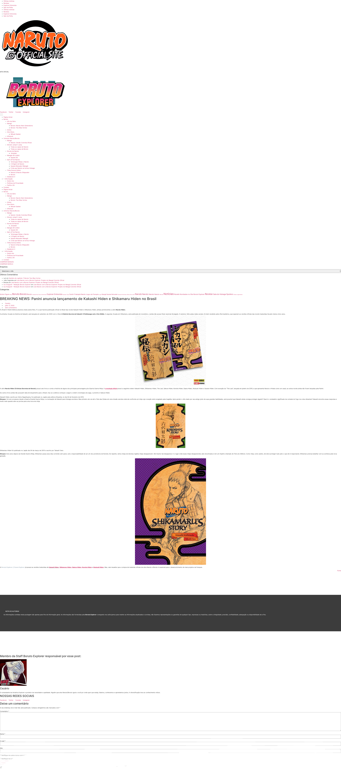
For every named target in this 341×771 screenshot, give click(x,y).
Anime (9, 130)
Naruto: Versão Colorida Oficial (21, 143)
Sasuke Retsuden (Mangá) (19, 166)
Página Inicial (8, 117)
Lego (100, 294)
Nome (2, 734)
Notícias (169, 293)
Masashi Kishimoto (122, 294)
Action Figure (4, 294)
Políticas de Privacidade (15, 183)
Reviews (6, 3)
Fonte (339, 571)
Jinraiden (14, 153)
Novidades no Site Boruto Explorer (192, 294)
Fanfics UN (10, 185)
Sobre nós (10, 181)
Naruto (138, 294)
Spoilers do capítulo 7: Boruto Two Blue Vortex (24, 278)
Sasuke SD (14, 157)
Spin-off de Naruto (13, 160)
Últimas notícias (9, 1)
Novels (176, 294)
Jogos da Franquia (92, 294)
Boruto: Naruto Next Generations (22, 125)
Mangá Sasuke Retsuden (110, 294)
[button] (1, 114)
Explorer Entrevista (10, 5)
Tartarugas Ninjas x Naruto (20, 162)
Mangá (9, 123)
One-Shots (10, 132)
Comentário (4, 711)
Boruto (6, 119)
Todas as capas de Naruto (19, 147)
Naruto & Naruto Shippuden (20, 172)
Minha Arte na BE (131, 294)
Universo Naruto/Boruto (12, 138)
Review (209, 294)
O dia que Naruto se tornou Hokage (23, 168)
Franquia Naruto (80, 294)
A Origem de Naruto (17, 164)
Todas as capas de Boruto (19, 149)
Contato (6, 187)
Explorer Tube (66, 294)
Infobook (10, 136)
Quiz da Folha (8, 7)
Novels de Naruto (13, 151)
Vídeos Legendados (238, 294)
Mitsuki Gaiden (16, 134)
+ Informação (8, 179)
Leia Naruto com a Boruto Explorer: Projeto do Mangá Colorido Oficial (40, 280)
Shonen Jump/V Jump (14, 145)
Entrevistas (43, 294)
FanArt (71, 294)
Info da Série (11, 121)
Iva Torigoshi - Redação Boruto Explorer (17, 284)
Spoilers (229, 294)
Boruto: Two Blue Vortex (19, 128)
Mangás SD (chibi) (13, 155)
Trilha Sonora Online (14, 170)
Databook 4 (11, 177)
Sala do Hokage (219, 294)
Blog (11, 294)
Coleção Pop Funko (36, 294)
